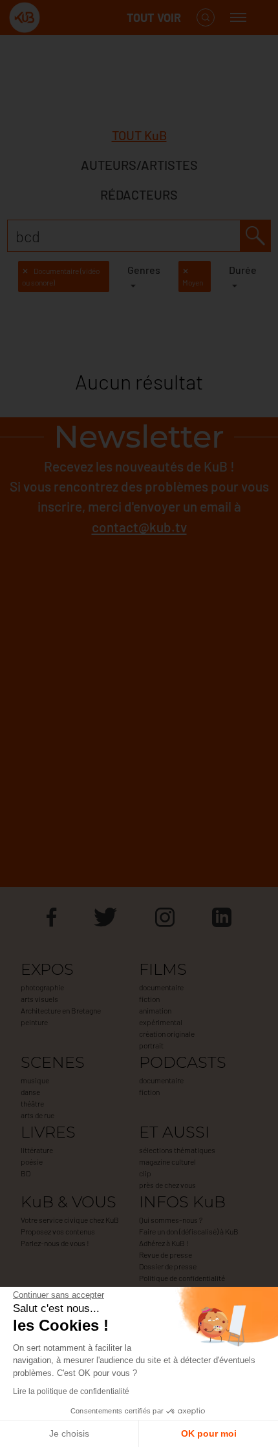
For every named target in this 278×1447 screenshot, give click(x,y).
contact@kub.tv (139, 527)
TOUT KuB (139, 135)
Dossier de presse (168, 1266)
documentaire (161, 987)
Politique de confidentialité (182, 1277)
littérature (37, 1149)
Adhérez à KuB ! (164, 1242)
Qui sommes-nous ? (170, 1219)
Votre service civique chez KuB (70, 1219)
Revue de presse (165, 1254)
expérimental (160, 1021)
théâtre (32, 1103)
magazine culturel (167, 1161)
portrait (151, 1045)
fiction (149, 998)
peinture (34, 1021)
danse (30, 1091)
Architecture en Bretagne (61, 1010)
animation (155, 1010)
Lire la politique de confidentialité (71, 1391)
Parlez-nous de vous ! (55, 1242)
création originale (167, 1033)
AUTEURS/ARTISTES (139, 164)
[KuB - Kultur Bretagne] (60, 18)
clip (145, 1173)
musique (35, 1080)
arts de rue (37, 1114)
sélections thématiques (177, 1149)
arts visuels (39, 998)
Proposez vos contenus (58, 1231)
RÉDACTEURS (139, 194)
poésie (32, 1161)
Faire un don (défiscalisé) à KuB (189, 1231)
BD (25, 1173)
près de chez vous (167, 1184)
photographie (42, 987)
